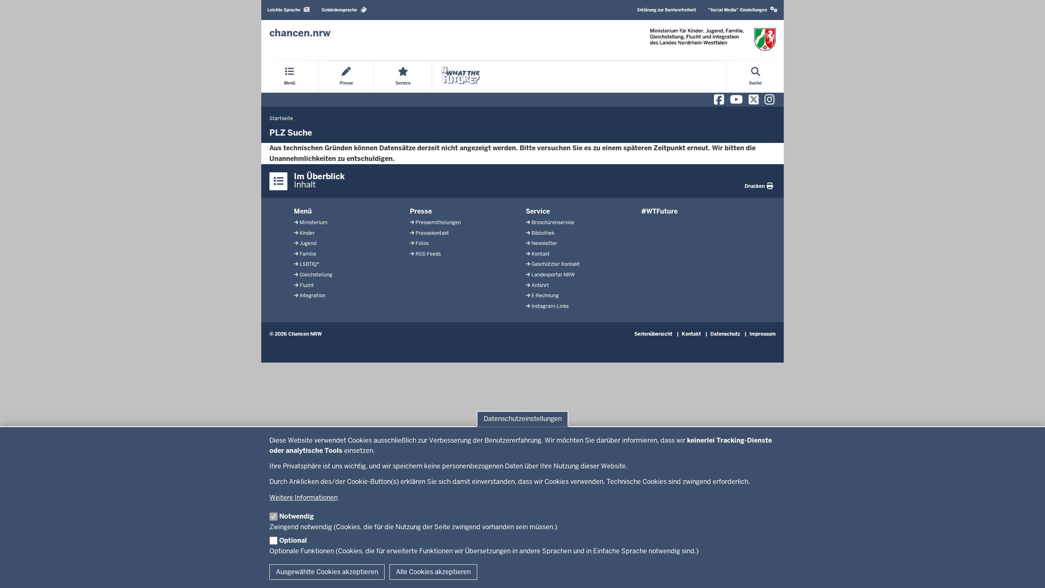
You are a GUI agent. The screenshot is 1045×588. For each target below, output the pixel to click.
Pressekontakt (432, 233)
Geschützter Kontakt (555, 264)
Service (538, 211)
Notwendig (296, 516)
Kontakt (540, 254)
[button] (743, 10)
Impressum (762, 334)
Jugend (308, 243)
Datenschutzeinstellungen (523, 418)
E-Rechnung (545, 295)
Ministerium (313, 222)
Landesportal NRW (553, 275)
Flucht (307, 285)
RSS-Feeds (428, 254)
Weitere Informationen (303, 497)
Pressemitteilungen (438, 222)
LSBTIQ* (309, 264)
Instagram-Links (550, 306)
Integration (312, 295)
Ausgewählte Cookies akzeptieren (327, 572)
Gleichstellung (316, 275)
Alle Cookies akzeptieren (433, 572)
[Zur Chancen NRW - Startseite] (713, 39)
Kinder (307, 233)
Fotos (422, 243)
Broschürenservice (552, 222)
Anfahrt (540, 285)
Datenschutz (725, 334)
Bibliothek (542, 233)
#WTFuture (659, 211)
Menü (303, 211)
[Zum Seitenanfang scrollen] (1029, 573)
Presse (421, 211)
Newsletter (544, 243)
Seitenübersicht (653, 334)
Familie (308, 254)
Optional (293, 540)
